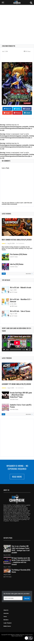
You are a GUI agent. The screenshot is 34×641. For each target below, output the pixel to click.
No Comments (20, 243)
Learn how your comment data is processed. (17, 203)
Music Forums (15, 635)
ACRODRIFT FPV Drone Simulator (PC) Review (16, 384)
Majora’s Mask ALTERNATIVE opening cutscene (21, 312)
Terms (5, 616)
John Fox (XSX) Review (16, 264)
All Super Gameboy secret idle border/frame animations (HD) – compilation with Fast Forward (21, 561)
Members (6, 619)
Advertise (6, 613)
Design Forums (28, 634)
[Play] (4, 349)
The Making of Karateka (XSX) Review (21, 571)
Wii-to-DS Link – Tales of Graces (20, 299)
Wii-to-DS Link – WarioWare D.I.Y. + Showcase (20, 288)
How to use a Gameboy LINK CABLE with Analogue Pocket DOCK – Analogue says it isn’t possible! (21, 549)
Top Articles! (6, 280)
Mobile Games (7, 626)
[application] (17, 342)
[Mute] (27, 349)
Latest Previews (7, 358)
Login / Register (8, 623)
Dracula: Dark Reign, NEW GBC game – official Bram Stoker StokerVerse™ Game (21, 394)
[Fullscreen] (30, 349)
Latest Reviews (6, 214)
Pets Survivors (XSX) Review (18, 254)
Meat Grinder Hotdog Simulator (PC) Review (17, 239)
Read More (17, 476)
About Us (6, 610)
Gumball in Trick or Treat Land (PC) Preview (20, 406)
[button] (28, 638)
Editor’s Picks (8, 538)
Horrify (20, 635)
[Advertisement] (17, 23)
